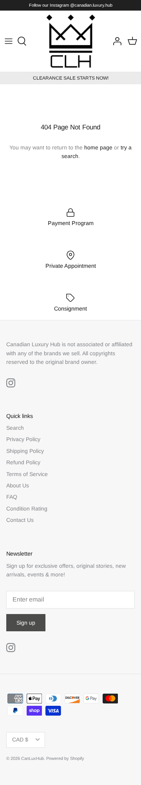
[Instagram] (10, 382)
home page (98, 147)
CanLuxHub (32, 758)
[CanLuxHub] (70, 41)
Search (15, 428)
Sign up (25, 623)
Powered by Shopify (65, 758)
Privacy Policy (23, 439)
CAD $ (20, 739)
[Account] (115, 41)
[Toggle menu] (8, 41)
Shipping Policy (25, 451)
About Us (17, 485)
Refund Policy (23, 462)
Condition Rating (26, 508)
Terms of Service (27, 474)
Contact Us (20, 520)
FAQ (11, 497)
